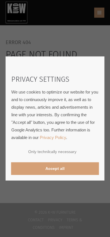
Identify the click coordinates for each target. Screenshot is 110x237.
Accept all (55, 169)
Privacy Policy (53, 137)
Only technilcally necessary (52, 152)
